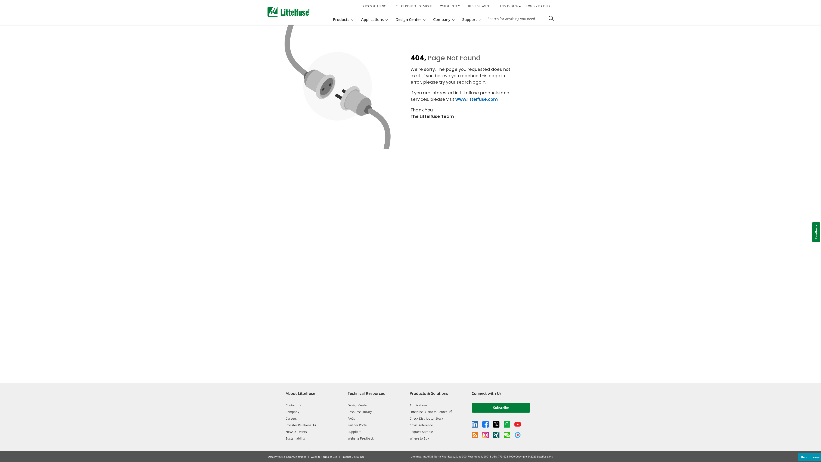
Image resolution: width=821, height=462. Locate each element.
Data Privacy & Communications (287, 457)
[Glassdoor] (507, 424)
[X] (496, 424)
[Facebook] (485, 424)
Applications (418, 405)
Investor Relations (298, 425)
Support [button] (469, 19)
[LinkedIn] (475, 424)
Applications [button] (372, 19)
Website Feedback (361, 438)
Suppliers (354, 432)
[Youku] (517, 435)
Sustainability (295, 438)
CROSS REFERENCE (375, 6)
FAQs (351, 418)
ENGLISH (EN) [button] (509, 6)
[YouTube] (517, 424)
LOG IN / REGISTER (538, 6)
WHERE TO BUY (450, 6)
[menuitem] (344, 19)
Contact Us (293, 405)
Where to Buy (419, 438)
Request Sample (421, 432)
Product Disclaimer (353, 457)
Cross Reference (421, 425)
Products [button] (341, 19)
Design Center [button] (408, 19)
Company (292, 412)
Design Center (358, 405)
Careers (291, 418)
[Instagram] (485, 435)
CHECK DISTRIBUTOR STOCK (414, 6)
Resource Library (360, 412)
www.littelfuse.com (476, 99)
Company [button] (441, 19)
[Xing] (496, 435)
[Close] (105, 443)
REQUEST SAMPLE (479, 6)
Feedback (816, 232)
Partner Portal (358, 425)
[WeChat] (507, 435)
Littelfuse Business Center (428, 412)
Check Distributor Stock (426, 418)
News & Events (296, 432)
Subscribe (501, 407)
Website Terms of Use (324, 457)
